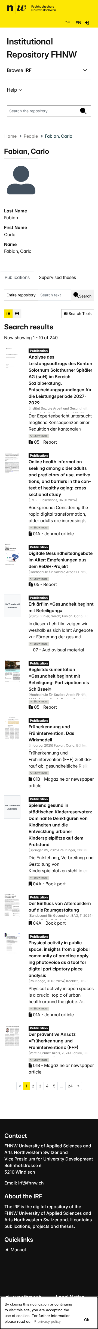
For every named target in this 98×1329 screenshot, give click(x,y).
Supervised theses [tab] (57, 277)
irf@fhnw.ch (31, 1183)
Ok (86, 1320)
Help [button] (13, 90)
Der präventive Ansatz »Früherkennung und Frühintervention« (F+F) (53, 1041)
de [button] (68, 22)
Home (10, 136)
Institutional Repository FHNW (42, 48)
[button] (86, 22)
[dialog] (49, 1313)
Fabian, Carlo (18, 251)
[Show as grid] (17, 313)
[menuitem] (49, 70)
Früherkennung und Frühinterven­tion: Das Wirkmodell (51, 733)
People (31, 136)
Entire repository (21, 295)
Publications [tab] (17, 277)
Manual (18, 1249)
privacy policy (49, 1321)
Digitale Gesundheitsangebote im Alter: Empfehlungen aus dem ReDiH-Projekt (61, 560)
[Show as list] (8, 313)
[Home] (31, 8)
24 (70, 1086)
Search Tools (79, 313)
